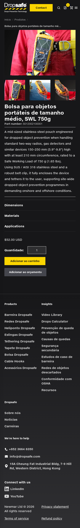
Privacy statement (55, 506)
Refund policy (51, 518)
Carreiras (11, 426)
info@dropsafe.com (25, 456)
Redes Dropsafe (16, 321)
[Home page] (15, 7)
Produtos (20, 19)
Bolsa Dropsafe (16, 354)
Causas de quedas (55, 339)
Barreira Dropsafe (18, 314)
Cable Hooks (14, 361)
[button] (71, 8)
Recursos (48, 390)
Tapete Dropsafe (17, 348)
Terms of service (16, 518)
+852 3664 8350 (21, 449)
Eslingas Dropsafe (18, 334)
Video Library (51, 314)
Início (7, 19)
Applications (14, 226)
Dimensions (13, 205)
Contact (41, 7)
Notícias (10, 419)
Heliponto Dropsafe (19, 328)
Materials (11, 215)
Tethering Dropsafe (19, 341)
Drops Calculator (54, 321)
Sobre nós (12, 413)
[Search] (59, 8)
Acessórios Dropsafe (20, 368)
